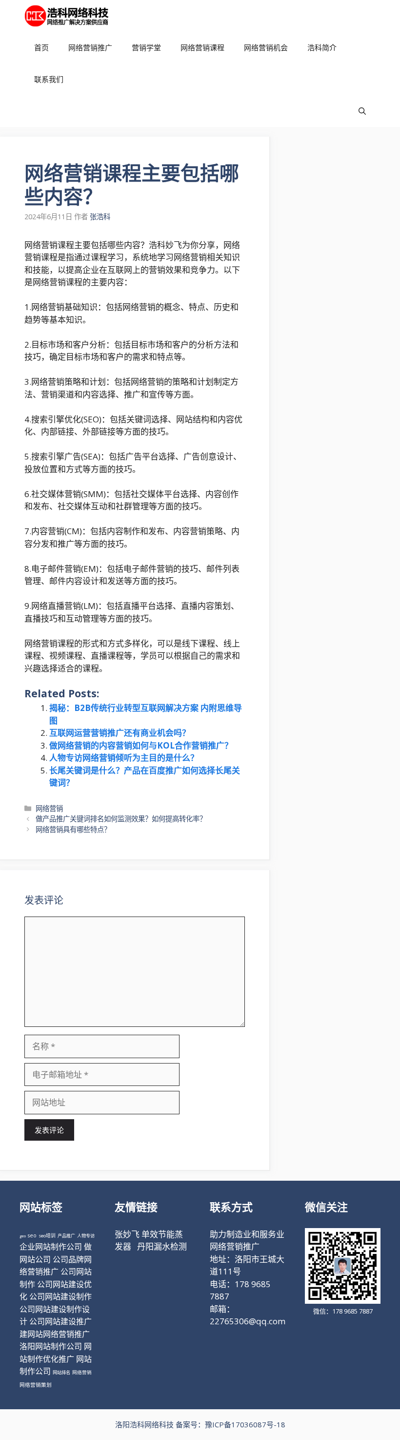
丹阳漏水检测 (162, 1246)
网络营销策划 (36, 1384)
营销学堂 (146, 47)
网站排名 (61, 1372)
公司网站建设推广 (60, 1321)
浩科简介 (322, 47)
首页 (41, 47)
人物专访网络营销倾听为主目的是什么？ (124, 757)
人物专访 (86, 1235)
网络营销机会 (266, 47)
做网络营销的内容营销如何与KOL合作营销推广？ (141, 745)
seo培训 (47, 1235)
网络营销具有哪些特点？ (73, 829)
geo (23, 1235)
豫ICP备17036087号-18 (245, 1424)
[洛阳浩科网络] (66, 16)
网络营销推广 (90, 47)
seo (32, 1235)
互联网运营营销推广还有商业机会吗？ (119, 732)
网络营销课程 (202, 47)
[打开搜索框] (362, 111)
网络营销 (49, 808)
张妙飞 (127, 1234)
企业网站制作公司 (51, 1246)
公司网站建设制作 (60, 1296)
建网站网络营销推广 (55, 1334)
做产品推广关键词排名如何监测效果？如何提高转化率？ (121, 818)
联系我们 (48, 79)
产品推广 (66, 1235)
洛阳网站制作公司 (51, 1346)
